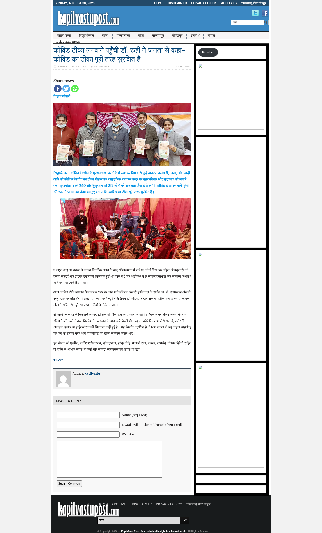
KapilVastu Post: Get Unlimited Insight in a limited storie (153, 531)
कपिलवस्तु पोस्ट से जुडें (253, 3)
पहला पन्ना (64, 35)
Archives (229, 3)
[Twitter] (66, 88)
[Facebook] (58, 88)
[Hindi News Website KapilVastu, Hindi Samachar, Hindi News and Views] (88, 27)
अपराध (195, 35)
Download (208, 52)
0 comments (101, 66)
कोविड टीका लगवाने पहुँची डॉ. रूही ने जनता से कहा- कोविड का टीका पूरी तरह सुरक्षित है (119, 55)
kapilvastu (92, 373)
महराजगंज (123, 35)
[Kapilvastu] (255, 13)
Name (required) (134, 415)
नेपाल (211, 35)
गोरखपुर (177, 35)
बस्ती (105, 35)
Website (128, 434)
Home (158, 3)
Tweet (58, 360)
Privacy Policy (204, 3)
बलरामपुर (158, 35)
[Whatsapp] (75, 88)
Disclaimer (177, 3)
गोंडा (141, 35)
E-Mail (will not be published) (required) (152, 425)
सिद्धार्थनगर (86, 35)
